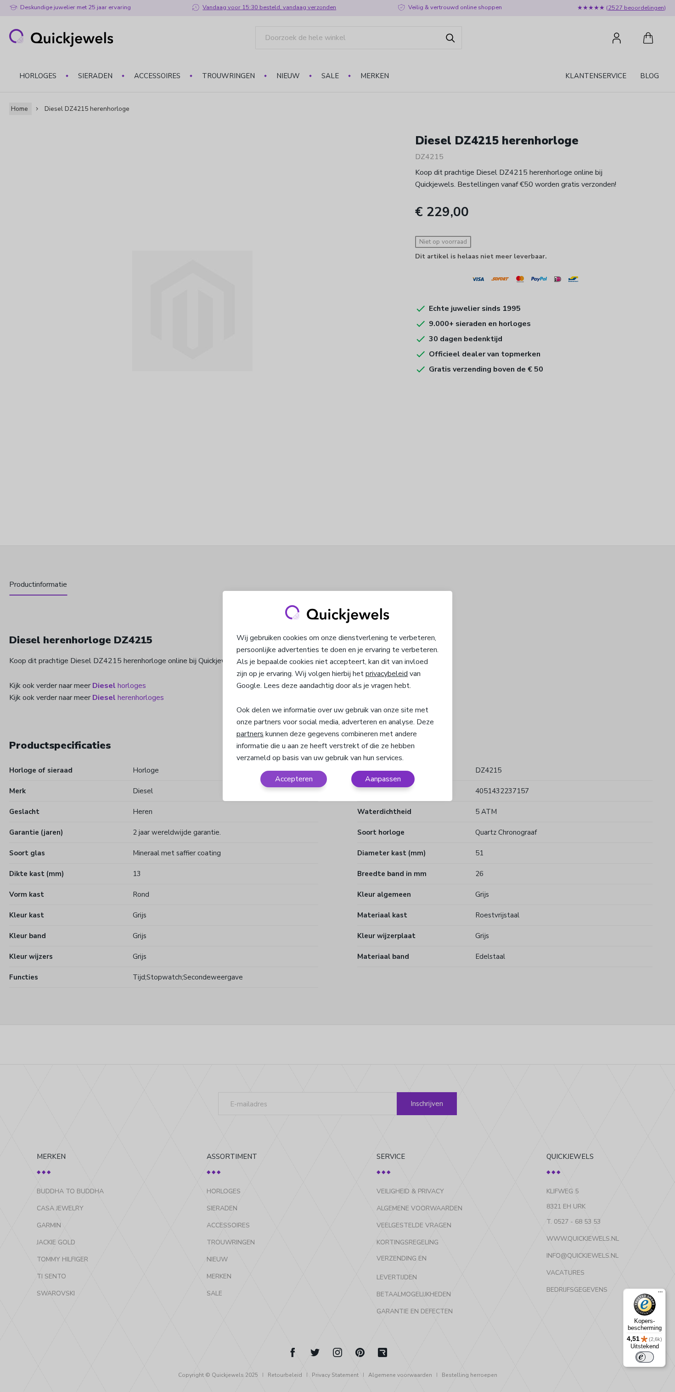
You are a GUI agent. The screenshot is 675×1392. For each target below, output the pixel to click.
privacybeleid (387, 674)
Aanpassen (383, 779)
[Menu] (660, 1294)
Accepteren (294, 779)
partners (250, 734)
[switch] (645, 1357)
